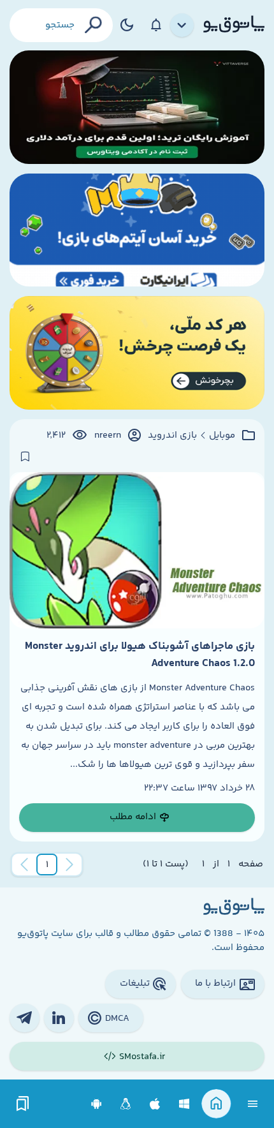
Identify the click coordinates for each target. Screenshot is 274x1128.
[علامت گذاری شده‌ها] (23, 1104)
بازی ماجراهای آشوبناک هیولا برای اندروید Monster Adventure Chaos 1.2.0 (140, 654)
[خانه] (216, 1104)
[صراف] (137, 353)
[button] (47, 864)
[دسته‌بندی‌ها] (182, 25)
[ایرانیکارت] (137, 230)
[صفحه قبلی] (69, 864)
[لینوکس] (125, 1104)
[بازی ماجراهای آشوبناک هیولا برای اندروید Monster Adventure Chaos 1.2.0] (137, 550)
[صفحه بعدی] (24, 864)
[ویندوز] (184, 1104)
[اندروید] (96, 1104)
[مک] (155, 1104)
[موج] (137, 107)
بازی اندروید (172, 436)
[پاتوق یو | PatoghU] (233, 25)
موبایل (222, 436)
